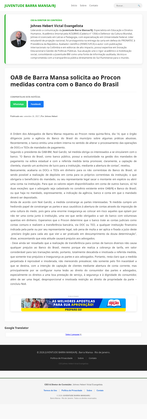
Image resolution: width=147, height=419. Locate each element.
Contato (93, 5)
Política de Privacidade (61, 358)
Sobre (83, 5)
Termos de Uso (50, 390)
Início (74, 5)
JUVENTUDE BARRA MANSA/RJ (30, 5)
